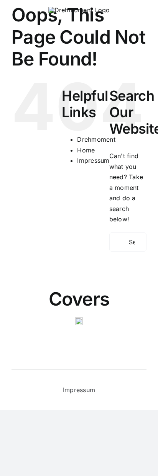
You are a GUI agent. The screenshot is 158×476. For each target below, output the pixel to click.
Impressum (93, 160)
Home (86, 150)
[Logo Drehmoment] (79, 10)
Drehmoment (96, 139)
